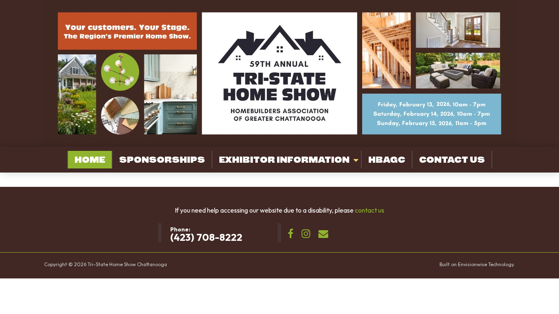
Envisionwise (472, 264)
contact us (369, 210)
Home (89, 160)
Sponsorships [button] (162, 160)
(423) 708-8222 (206, 237)
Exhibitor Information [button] (284, 160)
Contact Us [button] (452, 160)
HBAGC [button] (386, 160)
